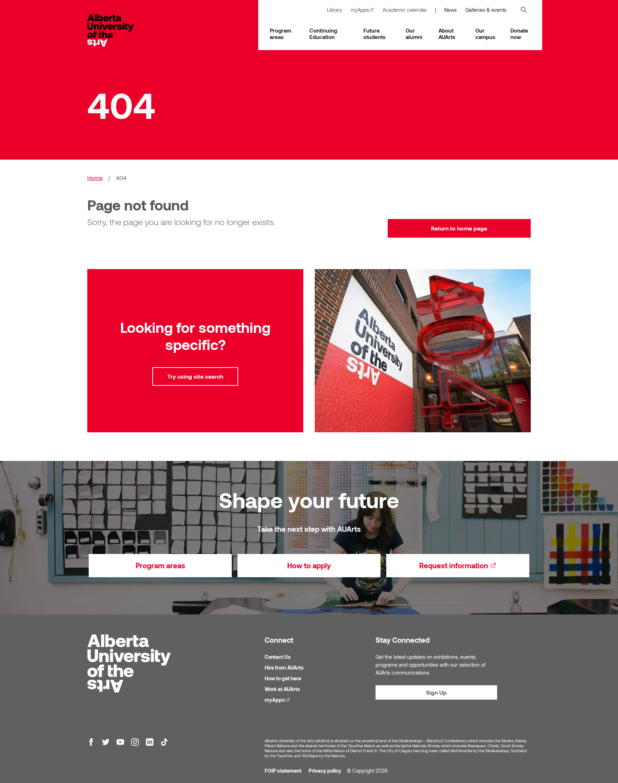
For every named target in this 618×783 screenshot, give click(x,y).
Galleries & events (485, 10)
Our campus (485, 33)
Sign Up (436, 692)
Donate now (519, 33)
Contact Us (278, 657)
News (450, 10)
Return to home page (459, 228)
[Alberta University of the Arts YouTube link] (120, 742)
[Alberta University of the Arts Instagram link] (135, 742)
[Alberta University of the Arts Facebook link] (91, 742)
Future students (374, 33)
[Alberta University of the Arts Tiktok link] (164, 742)
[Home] (117, 30)
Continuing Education (323, 33)
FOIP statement (283, 771)
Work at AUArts (282, 689)
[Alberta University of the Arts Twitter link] (105, 742)
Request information (474, 565)
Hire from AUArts (284, 668)
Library (334, 10)
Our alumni (414, 33)
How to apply (309, 565)
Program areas (280, 33)
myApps (364, 10)
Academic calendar (405, 10)
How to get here (283, 678)
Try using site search (195, 376)
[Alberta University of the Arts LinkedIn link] (149, 742)
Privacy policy (325, 771)
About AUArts (446, 33)
